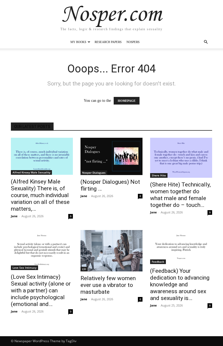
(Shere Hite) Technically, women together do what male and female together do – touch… (180, 194)
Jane (14, 216)
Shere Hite (159, 175)
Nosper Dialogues (94, 172)
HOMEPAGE (126, 100)
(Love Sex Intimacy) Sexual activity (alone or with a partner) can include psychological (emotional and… (41, 290)
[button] (205, 42)
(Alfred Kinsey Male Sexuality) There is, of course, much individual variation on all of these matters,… (40, 195)
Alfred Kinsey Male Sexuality (31, 172)
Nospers (133, 42)
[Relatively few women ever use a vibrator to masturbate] (111, 250)
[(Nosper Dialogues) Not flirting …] (111, 156)
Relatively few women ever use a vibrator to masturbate (108, 285)
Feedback (158, 262)
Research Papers (108, 42)
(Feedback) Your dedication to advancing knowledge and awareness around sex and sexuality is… (179, 284)
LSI (84, 269)
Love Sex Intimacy (24, 268)
